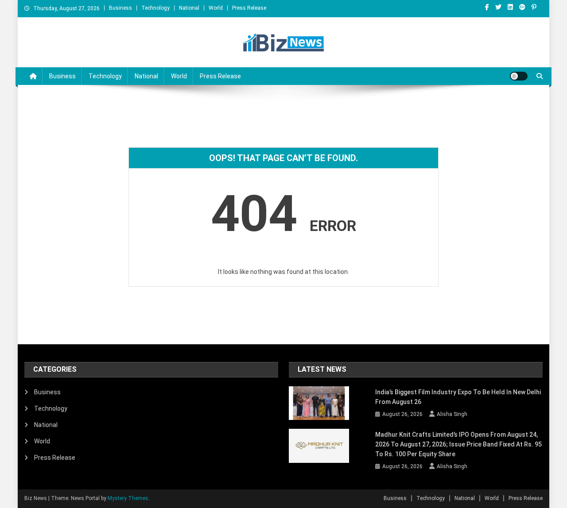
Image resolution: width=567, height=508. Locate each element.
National (189, 8)
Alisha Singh (452, 414)
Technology (155, 8)
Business (120, 8)
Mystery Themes (128, 498)
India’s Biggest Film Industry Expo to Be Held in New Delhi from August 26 (458, 397)
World (216, 8)
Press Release (249, 8)
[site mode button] (519, 76)
